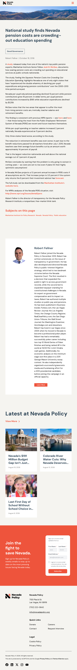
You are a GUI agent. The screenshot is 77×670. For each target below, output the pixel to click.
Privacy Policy (35, 645)
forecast (60, 178)
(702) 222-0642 (36, 607)
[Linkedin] (11, 664)
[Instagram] (21, 664)
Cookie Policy (35, 641)
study (10, 64)
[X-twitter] (16, 664)
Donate (32, 624)
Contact (33, 628)
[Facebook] (6, 664)
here (60, 118)
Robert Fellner (11, 58)
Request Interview (56, 628)
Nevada (39, 215)
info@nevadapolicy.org (39, 612)
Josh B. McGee (50, 67)
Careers (51, 624)
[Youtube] (26, 664)
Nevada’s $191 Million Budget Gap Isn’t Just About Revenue (18, 461)
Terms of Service (58, 659)
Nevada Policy (48, 215)
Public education (60, 215)
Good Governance (15, 51)
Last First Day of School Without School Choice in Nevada (19, 507)
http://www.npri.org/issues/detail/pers (23, 193)
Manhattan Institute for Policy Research (20, 215)
